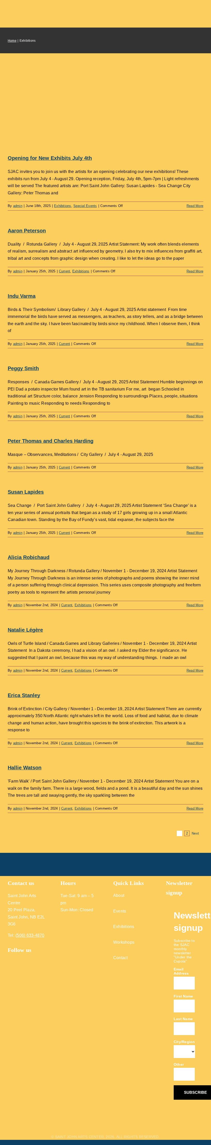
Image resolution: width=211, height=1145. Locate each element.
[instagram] (19, 958)
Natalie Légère (25, 630)
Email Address (181, 971)
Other (179, 1064)
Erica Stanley (24, 695)
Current (64, 271)
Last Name (183, 1019)
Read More (195, 206)
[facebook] (10, 958)
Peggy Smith (23, 368)
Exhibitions (62, 206)
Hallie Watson (24, 767)
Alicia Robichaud (28, 557)
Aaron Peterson (27, 230)
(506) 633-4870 (29, 935)
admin (17, 206)
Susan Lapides (26, 492)
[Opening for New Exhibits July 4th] (105, 109)
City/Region (184, 1042)
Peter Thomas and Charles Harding (50, 441)
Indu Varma (22, 296)
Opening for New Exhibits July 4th (50, 158)
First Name (183, 996)
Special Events (85, 206)
